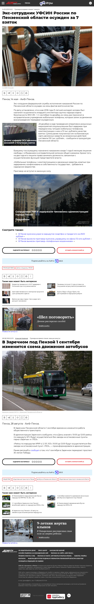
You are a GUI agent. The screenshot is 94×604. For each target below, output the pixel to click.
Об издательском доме (27, 550)
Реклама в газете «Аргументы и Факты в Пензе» (54, 556)
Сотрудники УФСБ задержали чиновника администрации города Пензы (51, 213)
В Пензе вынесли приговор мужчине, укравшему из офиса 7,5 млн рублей (54, 239)
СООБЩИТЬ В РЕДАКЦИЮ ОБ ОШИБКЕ (30, 561)
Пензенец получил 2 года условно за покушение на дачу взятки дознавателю (71, 285)
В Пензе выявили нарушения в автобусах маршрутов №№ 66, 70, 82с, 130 (26, 497)
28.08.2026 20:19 (7, 338)
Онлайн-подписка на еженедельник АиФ (33, 553)
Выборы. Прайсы (80, 556)
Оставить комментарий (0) (74, 250)
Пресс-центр (42, 550)
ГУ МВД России (8, 88)
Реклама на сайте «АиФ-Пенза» (62, 553)
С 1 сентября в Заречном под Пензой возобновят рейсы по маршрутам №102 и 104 (28, 504)
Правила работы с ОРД (26, 556)
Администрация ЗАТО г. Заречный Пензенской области (22, 412)
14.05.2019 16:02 (7, 9)
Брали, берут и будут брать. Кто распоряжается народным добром (69, 292)
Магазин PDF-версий (57, 550)
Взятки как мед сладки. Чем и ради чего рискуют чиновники (26, 300)
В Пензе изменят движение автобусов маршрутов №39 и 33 (70, 504)
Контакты (21, 558)
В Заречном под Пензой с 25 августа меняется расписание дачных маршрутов (27, 511)
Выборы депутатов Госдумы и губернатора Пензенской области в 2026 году (55, 558)
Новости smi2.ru (9, 331)
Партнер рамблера (38, 595)
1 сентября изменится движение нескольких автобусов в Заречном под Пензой (73, 497)
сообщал (35, 450)
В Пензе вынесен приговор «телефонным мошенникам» (45, 241)
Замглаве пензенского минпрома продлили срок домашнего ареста (28, 292)
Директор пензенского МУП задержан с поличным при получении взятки (26, 285)
